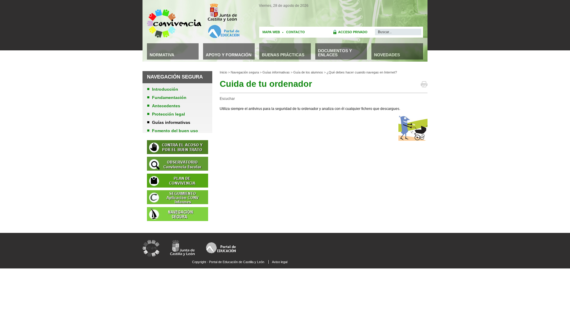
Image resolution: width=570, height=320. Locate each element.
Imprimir (424, 85)
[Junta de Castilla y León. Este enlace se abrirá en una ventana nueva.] (223, 12)
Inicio (223, 72)
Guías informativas (276, 72)
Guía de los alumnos (308, 72)
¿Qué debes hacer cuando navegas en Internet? (362, 72)
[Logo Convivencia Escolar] (174, 39)
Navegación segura (245, 72)
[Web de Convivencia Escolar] (150, 242)
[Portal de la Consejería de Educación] (222, 242)
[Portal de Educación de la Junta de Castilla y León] (223, 31)
